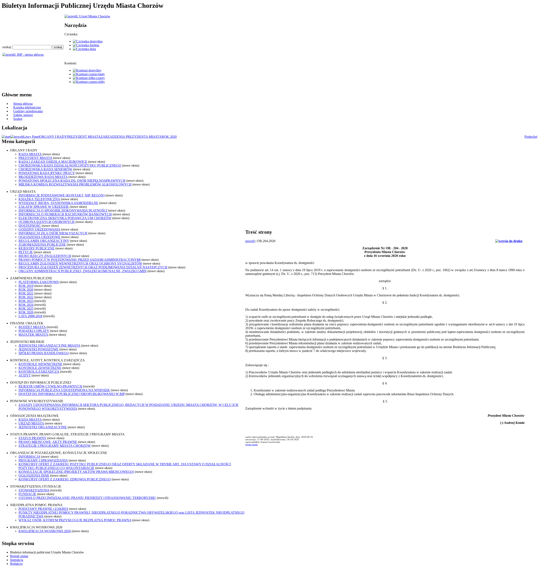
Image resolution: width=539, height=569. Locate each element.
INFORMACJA (29, 456)
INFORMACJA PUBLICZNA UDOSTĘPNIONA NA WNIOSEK (64, 390)
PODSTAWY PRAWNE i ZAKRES (43, 509)
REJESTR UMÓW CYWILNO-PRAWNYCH (50, 386)
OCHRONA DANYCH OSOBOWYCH (47, 222)
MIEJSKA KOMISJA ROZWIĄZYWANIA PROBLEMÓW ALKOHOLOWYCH (75, 184)
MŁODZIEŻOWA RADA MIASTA (43, 177)
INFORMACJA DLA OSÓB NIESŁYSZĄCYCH (53, 233)
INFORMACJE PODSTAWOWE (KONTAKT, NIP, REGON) (62, 195)
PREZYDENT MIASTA (84, 136)
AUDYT (25, 375)
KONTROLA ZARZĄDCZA (39, 371)
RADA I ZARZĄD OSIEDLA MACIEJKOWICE (53, 161)
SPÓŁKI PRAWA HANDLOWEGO (44, 353)
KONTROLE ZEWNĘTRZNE (40, 368)
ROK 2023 (26, 301)
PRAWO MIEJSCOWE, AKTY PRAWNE (48, 442)
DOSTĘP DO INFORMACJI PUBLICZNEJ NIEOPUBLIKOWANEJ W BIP (72, 394)
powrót (250, 241)
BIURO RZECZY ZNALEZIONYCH (45, 256)
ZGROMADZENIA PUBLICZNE (42, 244)
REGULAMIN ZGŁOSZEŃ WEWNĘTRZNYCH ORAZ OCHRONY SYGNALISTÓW (80, 263)
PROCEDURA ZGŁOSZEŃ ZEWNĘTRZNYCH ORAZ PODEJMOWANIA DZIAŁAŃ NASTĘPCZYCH (93, 267)
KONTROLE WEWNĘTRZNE (40, 364)
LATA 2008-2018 (30, 316)
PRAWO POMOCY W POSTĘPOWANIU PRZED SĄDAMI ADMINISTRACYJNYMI (80, 259)
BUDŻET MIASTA (32, 327)
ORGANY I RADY (53, 136)
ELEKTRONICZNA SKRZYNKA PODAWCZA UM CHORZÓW (65, 218)
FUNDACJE (27, 494)
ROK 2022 (26, 297)
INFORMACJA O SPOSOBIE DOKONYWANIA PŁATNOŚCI (63, 210)
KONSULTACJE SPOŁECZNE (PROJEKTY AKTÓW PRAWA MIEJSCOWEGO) (76, 472)
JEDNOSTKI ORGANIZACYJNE (43, 427)
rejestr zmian (251, 444)
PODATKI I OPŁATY (34, 331)
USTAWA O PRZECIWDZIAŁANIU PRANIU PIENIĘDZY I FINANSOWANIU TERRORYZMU (87, 498)
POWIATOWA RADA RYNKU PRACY (47, 173)
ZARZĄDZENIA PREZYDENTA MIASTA (131, 136)
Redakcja (16, 563)
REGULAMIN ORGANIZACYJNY (44, 241)
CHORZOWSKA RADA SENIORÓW (45, 169)
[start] (6, 136)
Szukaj (17, 119)
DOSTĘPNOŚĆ (30, 225)
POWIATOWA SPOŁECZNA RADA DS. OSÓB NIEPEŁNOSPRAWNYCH (72, 180)
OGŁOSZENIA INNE (34, 475)
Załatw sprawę (23, 115)
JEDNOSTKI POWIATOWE (39, 349)
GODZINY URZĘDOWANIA (39, 229)
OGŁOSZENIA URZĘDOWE (39, 237)
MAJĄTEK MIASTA (33, 334)
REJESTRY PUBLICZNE (37, 248)
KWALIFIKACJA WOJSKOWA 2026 (45, 531)
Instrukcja (16, 560)
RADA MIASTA (30, 154)
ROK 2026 (26, 312)
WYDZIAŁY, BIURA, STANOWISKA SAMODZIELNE (58, 203)
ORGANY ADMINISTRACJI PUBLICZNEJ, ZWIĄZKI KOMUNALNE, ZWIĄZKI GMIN (83, 271)
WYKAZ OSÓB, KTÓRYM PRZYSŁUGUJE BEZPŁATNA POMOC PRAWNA (75, 520)
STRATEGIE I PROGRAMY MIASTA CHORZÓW (55, 445)
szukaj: (7, 47)
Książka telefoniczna (27, 107)
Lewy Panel (31, 136)
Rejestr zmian (19, 556)
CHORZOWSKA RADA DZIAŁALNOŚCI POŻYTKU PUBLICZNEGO (70, 165)
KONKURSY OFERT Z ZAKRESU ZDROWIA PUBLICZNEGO (65, 479)
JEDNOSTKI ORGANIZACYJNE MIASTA (49, 345)
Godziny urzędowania (28, 111)
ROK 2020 (169, 136)
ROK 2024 (26, 304)
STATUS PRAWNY (32, 438)
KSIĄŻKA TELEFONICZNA (39, 199)
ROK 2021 (26, 293)
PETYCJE (26, 252)
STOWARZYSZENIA (34, 490)
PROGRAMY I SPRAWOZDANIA (43, 460)
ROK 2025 (26, 308)
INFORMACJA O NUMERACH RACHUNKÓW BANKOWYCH (65, 214)
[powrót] (17, 136)
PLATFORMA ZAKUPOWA (39, 282)
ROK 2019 (26, 286)
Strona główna (23, 103)
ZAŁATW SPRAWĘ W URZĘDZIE (44, 206)
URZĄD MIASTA (31, 423)
